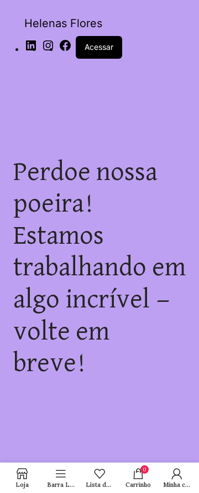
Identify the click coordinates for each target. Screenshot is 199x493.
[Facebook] (65, 49)
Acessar (99, 47)
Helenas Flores (63, 23)
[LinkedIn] (31, 49)
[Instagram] (48, 49)
